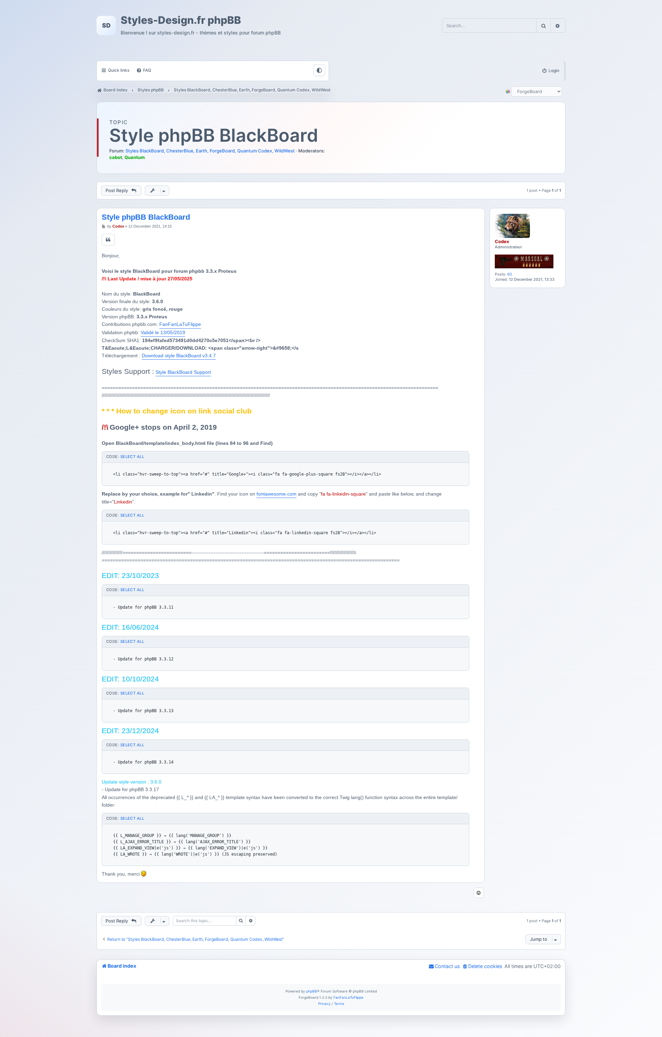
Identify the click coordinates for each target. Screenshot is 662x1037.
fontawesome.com (277, 494)
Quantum (134, 157)
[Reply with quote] (108, 240)
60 (509, 274)
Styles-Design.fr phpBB (181, 20)
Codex (502, 241)
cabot (115, 157)
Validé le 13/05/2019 (163, 332)
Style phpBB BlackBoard (213, 135)
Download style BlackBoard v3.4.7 (179, 355)
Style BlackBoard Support (183, 372)
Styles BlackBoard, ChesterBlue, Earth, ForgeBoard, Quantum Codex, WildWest (210, 150)
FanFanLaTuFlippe (180, 324)
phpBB (311, 991)
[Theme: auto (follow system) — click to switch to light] (319, 70)
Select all (132, 456)
